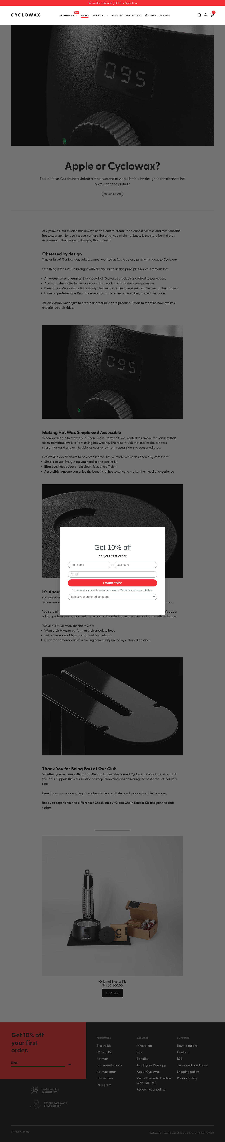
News (85, 15)
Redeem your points (127, 15)
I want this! (112, 583)
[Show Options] (154, 597)
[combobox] (111, 597)
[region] (112, 3)
